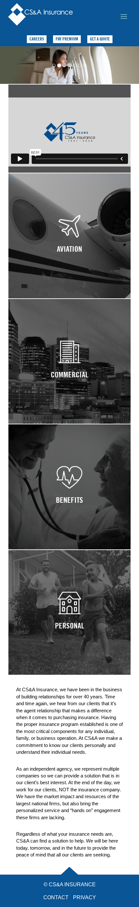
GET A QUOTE (100, 38)
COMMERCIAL (69, 368)
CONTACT (56, 897)
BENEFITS (69, 493)
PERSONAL (69, 619)
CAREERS (36, 38)
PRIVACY (84, 897)
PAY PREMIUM (67, 38)
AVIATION (69, 242)
